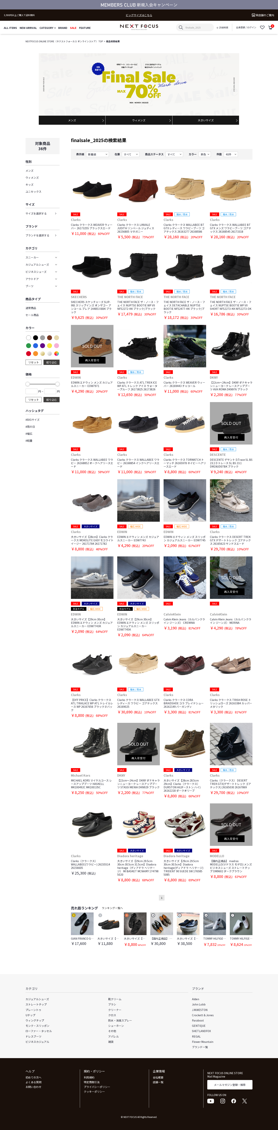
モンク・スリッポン (37, 1026)
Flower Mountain (202, 1042)
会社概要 (158, 1077)
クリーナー (114, 1010)
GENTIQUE (199, 1026)
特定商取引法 (92, 1082)
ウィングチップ (35, 1020)
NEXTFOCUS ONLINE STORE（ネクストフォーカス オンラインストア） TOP (64, 41)
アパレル (113, 1036)
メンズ (29, 170)
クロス (112, 1015)
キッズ (29, 184)
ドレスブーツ (33, 1036)
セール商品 (32, 315)
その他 (112, 1031)
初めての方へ (33, 1077)
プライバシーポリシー (97, 1087)
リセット (33, 362)
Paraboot (198, 1020)
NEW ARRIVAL (28, 27)
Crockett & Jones (203, 1015)
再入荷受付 (92, 360)
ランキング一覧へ (112, 908)
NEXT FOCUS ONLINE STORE (139, 27)
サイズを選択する (36, 213)
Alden (195, 999)
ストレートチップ (36, 1004)
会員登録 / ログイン (246, 27)
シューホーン (116, 1026)
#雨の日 (30, 426)
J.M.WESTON (199, 1010)
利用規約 (89, 1077)
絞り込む (51, 362)
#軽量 (29, 440)
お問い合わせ (33, 1087)
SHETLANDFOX (201, 1031)
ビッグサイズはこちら (139, 15)
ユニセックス (33, 191)
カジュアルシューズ (37, 999)
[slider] (27, 384)
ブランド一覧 (200, 1047)
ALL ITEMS (10, 27)
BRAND (62, 27)
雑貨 (110, 1042)
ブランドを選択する (37, 235)
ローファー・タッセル (39, 1031)
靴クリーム (114, 999)
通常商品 (31, 308)
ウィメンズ (32, 177)
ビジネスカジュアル (37, 1042)
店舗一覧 (158, 1082)
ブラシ (112, 1004)
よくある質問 (33, 1082)
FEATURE (85, 27)
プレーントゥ (33, 1010)
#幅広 (29, 433)
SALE (73, 27)
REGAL (196, 1036)
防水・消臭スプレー (120, 1020)
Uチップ (30, 1015)
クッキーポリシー (94, 1091)
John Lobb (199, 1004)
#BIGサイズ (33, 420)
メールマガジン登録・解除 (230, 1085)
